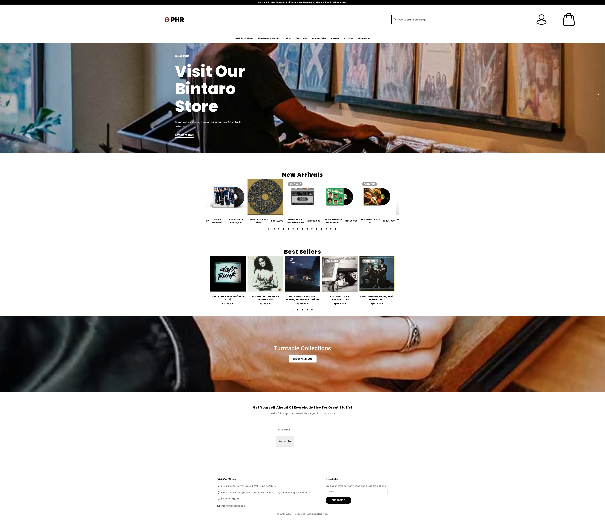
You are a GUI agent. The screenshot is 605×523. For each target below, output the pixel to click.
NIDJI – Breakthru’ (218, 221)
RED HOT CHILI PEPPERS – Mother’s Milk (265, 298)
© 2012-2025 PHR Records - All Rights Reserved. (302, 514)
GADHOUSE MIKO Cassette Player (295, 221)
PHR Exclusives (244, 38)
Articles (348, 38)
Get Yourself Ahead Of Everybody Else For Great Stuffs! (302, 407)
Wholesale (364, 38)
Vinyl (288, 38)
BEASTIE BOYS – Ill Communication (339, 298)
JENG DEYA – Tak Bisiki (258, 221)
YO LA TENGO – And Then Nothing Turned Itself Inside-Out (302, 299)
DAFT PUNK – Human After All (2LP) (228, 298)
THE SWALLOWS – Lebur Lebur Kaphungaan (333, 222)
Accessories (319, 38)
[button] (598, 94)
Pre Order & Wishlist (269, 38)
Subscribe (284, 441)
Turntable (301, 38)
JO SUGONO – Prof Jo (370, 221)
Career (335, 38)
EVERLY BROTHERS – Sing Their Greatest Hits (377, 298)
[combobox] (456, 19)
